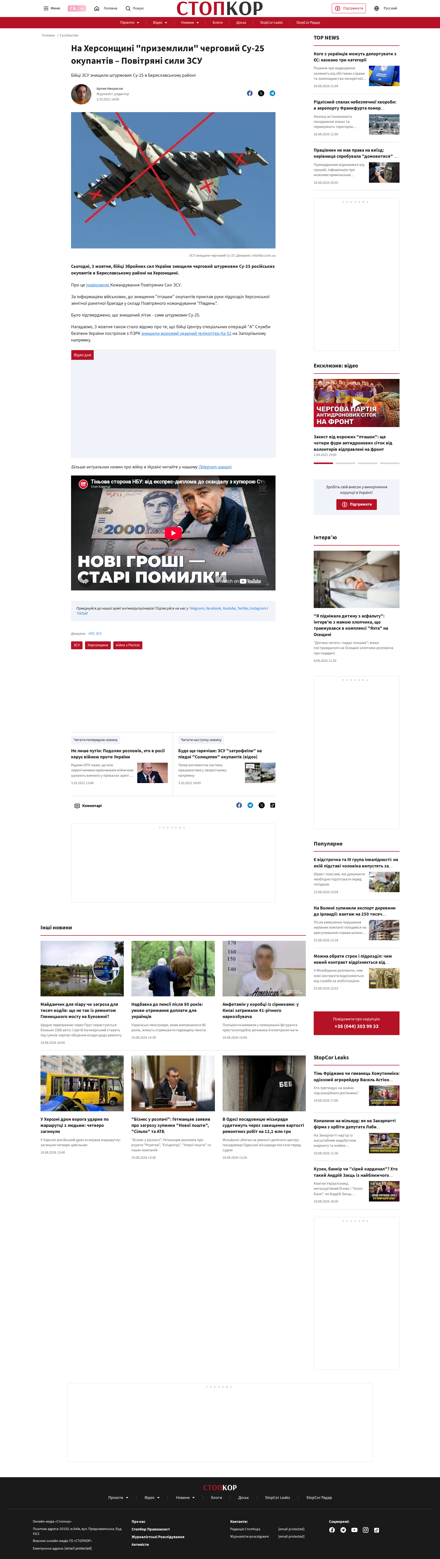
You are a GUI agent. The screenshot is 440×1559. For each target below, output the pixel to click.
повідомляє (98, 285)
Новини (187, 22)
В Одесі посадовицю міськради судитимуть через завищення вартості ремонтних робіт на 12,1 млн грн (263, 1125)
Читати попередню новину (96, 740)
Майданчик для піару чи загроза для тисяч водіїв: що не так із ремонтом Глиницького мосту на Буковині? (79, 1010)
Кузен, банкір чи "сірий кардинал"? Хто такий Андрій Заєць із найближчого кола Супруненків (356, 1175)
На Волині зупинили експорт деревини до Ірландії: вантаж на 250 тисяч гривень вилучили (355, 914)
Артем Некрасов (110, 88)
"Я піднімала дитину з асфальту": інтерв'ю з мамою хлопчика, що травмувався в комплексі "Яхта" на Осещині (351, 625)
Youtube (228, 608)
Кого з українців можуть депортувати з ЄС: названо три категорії (355, 57)
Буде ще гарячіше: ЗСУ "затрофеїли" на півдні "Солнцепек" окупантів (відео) (220, 754)
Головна (48, 35)
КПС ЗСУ (95, 633)
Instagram (258, 608)
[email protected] (78, 1548)
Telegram (196, 608)
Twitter (242, 608)
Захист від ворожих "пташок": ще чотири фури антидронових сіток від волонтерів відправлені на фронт (353, 443)
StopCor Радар (308, 22)
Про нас (138, 1521)
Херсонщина (98, 645)
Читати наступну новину (201, 740)
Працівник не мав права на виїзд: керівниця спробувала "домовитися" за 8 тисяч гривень (356, 156)
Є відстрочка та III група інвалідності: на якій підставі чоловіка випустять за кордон (356, 865)
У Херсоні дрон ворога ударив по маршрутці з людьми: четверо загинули (74, 1125)
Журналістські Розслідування (158, 1537)
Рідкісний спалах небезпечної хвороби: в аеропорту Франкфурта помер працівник (355, 108)
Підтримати (353, 8)
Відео (157, 22)
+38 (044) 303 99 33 (357, 1026)
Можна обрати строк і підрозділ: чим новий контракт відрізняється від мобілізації (353, 962)
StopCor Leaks (271, 22)
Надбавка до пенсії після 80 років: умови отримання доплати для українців (167, 1010)
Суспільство (69, 35)
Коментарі (92, 806)
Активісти (140, 1544)
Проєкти (127, 22)
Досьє (241, 22)
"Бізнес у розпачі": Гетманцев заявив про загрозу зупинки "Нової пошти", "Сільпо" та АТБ (170, 1125)
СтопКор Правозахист (151, 1529)
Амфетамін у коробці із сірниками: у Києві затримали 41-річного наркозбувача (261, 1010)
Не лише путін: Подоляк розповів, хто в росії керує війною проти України (118, 754)
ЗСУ (77, 645)
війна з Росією (128, 645)
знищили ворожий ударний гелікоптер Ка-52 (186, 333)
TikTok (81, 613)
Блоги (218, 22)
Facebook (213, 608)
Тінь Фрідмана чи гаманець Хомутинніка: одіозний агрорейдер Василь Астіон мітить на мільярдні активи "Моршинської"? (357, 1082)
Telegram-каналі (214, 467)
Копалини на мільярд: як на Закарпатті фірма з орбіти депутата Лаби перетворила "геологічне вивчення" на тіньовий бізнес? (355, 1130)
